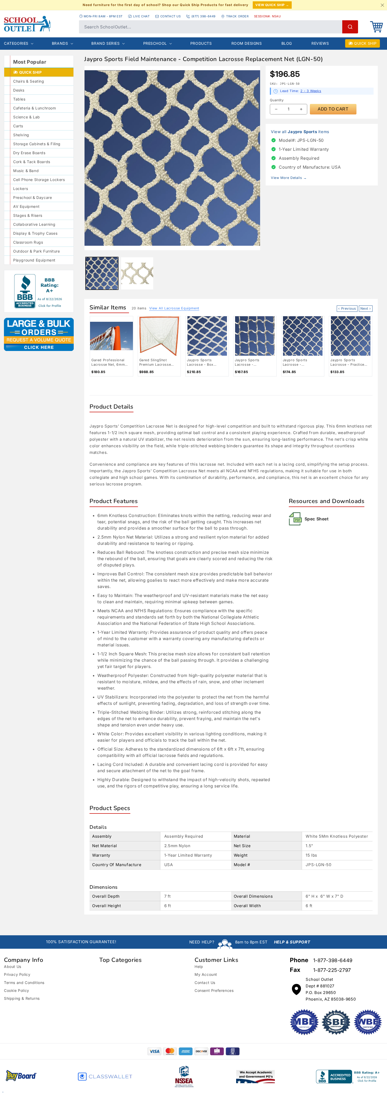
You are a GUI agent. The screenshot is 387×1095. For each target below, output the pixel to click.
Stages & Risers (27, 215)
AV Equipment (26, 206)
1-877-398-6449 (333, 960)
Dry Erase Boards (29, 152)
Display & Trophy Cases (35, 233)
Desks (18, 90)
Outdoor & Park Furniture (36, 251)
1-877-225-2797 (332, 970)
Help (199, 966)
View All (174, 308)
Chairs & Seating (28, 81)
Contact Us (205, 982)
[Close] (382, 5)
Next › (365, 308)
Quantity (277, 100)
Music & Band (26, 170)
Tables (19, 99)
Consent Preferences (214, 990)
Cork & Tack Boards (31, 161)
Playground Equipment (34, 260)
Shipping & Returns (22, 998)
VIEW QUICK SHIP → (272, 5)
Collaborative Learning (34, 224)
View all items (300, 131)
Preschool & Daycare (32, 197)
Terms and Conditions (24, 982)
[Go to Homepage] (39, 24)
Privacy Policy (17, 974)
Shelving (21, 135)
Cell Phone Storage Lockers (39, 179)
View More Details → (289, 178)
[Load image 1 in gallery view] (102, 273)
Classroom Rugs (28, 242)
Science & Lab (26, 117)
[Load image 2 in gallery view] (137, 273)
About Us (12, 966)
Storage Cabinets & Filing (37, 144)
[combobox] (218, 26)
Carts (18, 126)
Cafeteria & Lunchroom (34, 108)
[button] (376, 26)
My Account (206, 974)
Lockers (20, 188)
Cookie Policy (16, 990)
